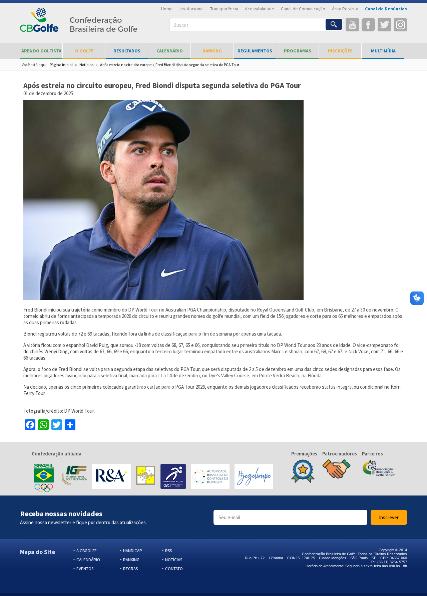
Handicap (132, 551)
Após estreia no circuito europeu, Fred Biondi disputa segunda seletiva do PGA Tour (169, 64)
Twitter (384, 24)
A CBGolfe (86, 551)
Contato (174, 569)
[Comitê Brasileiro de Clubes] (173, 477)
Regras (130, 569)
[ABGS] (378, 468)
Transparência (224, 9)
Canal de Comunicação (303, 9)
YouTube (352, 24)
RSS (168, 551)
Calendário (169, 51)
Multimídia (383, 51)
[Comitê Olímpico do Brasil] (44, 477)
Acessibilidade (259, 9)
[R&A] (111, 477)
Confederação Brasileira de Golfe (79, 23)
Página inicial (61, 64)
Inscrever (389, 517)
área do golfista (41, 51)
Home (167, 9)
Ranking (212, 51)
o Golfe (84, 51)
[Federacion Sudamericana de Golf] (145, 477)
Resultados (126, 51)
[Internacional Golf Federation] (74, 477)
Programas (297, 51)
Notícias (86, 64)
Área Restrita (345, 9)
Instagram (400, 24)
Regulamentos (255, 51)
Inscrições (340, 51)
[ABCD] (210, 477)
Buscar (180, 24)
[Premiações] (303, 471)
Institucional (191, 9)
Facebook (368, 24)
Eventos (84, 569)
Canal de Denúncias (386, 9)
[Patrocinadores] (336, 469)
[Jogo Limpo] (254, 477)
